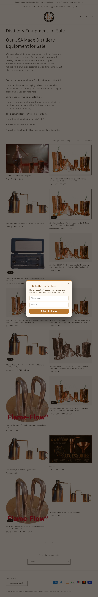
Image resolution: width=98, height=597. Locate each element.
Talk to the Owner (49, 311)
